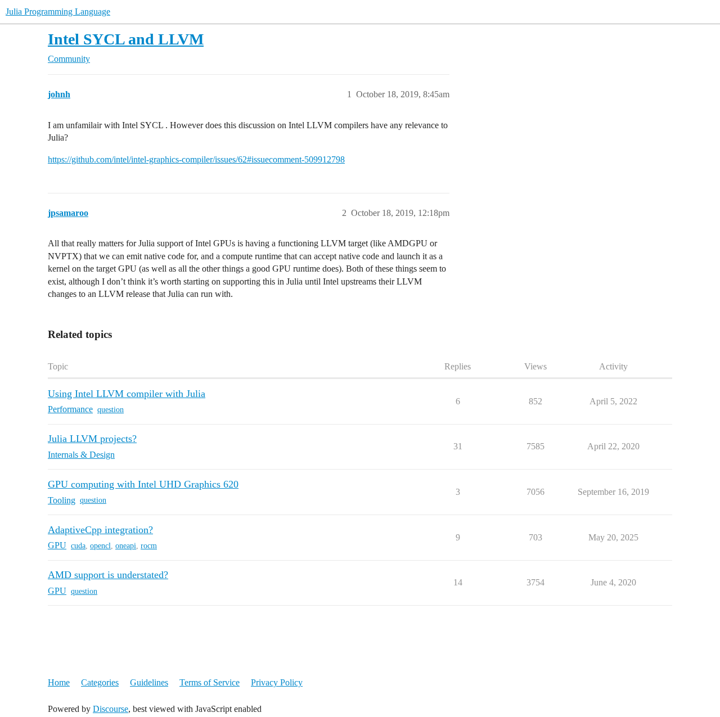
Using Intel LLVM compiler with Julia (126, 393)
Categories (100, 682)
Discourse (110, 709)
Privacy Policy (277, 682)
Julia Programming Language (58, 11)
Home (59, 682)
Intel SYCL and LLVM (126, 39)
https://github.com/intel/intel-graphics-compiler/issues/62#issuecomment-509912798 (196, 159)
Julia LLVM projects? (92, 438)
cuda (78, 546)
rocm (149, 546)
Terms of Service (209, 682)
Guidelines (149, 682)
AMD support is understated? (108, 574)
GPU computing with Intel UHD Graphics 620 (143, 484)
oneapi (125, 546)
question (110, 409)
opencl (100, 546)
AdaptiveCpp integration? (100, 529)
